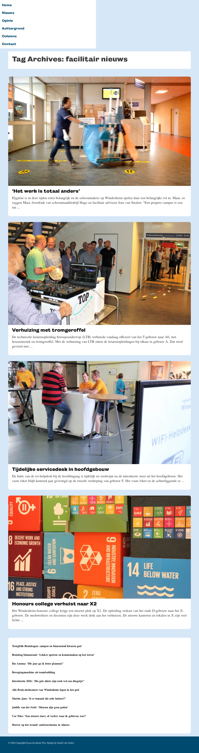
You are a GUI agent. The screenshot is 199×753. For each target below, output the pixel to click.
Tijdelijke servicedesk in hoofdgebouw (60, 469)
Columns (9, 36)
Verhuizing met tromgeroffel (49, 330)
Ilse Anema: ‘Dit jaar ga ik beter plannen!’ (38, 663)
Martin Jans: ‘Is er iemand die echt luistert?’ (39, 698)
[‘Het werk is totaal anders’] (99, 131)
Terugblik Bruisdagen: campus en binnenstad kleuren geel (47, 646)
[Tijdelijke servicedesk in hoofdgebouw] (99, 412)
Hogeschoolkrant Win (36, 742)
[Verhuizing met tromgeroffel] (99, 273)
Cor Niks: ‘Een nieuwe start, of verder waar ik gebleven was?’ (49, 716)
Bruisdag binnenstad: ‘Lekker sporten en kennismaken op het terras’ (53, 655)
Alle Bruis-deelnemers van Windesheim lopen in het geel (45, 690)
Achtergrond (13, 29)
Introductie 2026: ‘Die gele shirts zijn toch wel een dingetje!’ (48, 681)
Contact (9, 44)
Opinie (7, 21)
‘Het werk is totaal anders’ (46, 191)
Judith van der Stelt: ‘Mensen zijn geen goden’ (40, 707)
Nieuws (8, 13)
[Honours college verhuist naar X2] (99, 547)
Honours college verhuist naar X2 (54, 604)
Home (7, 5)
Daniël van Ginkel (65, 742)
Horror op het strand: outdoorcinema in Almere (41, 725)
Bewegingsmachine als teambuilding (33, 672)
